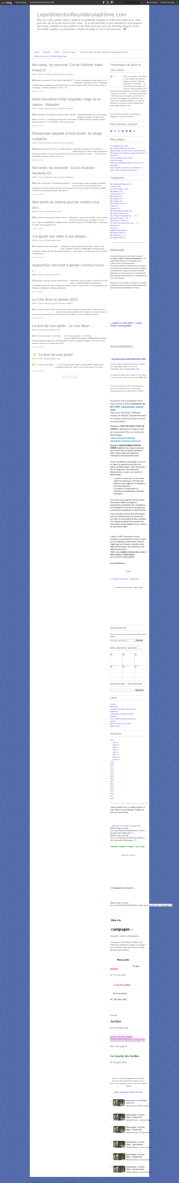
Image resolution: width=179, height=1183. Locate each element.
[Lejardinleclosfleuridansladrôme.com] (116, 81)
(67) (116, 198)
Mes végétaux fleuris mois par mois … (123, 148)
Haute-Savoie (129, 554)
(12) (123, 215)
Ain (118, 552)
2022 (112, 769)
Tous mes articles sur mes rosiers (121, 158)
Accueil (36, 52)
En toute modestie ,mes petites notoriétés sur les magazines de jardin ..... (105, 52)
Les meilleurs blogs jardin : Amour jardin (124, 579)
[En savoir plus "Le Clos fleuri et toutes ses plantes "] (116, 659)
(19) (121, 211)
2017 (112, 781)
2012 (112, 793)
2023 (112, 767)
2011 (112, 796)
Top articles (81, 1182)
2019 (112, 776)
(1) (119, 230)
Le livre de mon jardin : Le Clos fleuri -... (63, 326)
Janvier (115, 759)
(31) (118, 203)
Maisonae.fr (114, 706)
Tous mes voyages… (70, 52)
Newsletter (46, 52)
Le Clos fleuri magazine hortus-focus (123, 719)
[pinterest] (111, 2)
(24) (114, 206)
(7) (119, 220)
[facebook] (103, 2)
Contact (56, 52)
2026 (112, 740)
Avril (114, 752)
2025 (112, 762)
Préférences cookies (140, 1182)
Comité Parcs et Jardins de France (121, 714)
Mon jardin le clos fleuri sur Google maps (126, 826)
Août (114, 742)
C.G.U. (109, 1182)
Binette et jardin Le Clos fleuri (120, 723)
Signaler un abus (99, 1182)
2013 (112, 791)
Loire (142, 552)
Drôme (131, 552)
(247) (115, 186)
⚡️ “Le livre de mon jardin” (53, 355)
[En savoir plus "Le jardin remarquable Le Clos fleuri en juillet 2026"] (141, 671)
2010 (112, 798)
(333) (121, 184)
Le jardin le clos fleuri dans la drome (123, 709)
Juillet (115, 745)
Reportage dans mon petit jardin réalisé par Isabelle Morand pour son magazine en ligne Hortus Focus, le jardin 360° (128, 153)
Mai (114, 750)
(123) (117, 194)
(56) (116, 201)
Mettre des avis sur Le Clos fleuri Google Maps (50, 56)
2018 (112, 779)
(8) (119, 218)
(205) (119, 189)
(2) (114, 228)
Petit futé (113, 716)
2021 (112, 771)
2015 (112, 786)
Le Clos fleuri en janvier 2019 (55, 299)
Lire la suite (37, 91)
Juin (114, 747)
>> (76, 377)
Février (115, 757)
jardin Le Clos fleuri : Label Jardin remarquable (125, 324)
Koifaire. (113, 721)
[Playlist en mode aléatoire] (113, 1110)
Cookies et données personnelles (123, 1182)
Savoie (118, 554)
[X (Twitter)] (107, 2)
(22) (115, 208)
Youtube (113, 704)
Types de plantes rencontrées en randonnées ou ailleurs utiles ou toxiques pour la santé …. (126, 168)
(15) (119, 213)
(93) (116, 196)
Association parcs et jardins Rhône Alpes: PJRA (128, 359)
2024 (112, 764)
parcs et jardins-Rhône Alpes (130, 369)
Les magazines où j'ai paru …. (120, 145)
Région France (115, 726)
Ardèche (123, 552)
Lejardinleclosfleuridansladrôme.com (81, 14)
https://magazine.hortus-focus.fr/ (128, 1092)
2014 (112, 788)
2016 (112, 784)
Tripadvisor (114, 711)
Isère (137, 552)
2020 (112, 774)
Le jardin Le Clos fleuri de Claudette (51, 1182)
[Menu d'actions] (113, 1123)
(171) (116, 191)
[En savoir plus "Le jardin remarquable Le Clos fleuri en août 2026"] (141, 659)
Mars (114, 754)
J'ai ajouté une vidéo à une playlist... (60, 236)
